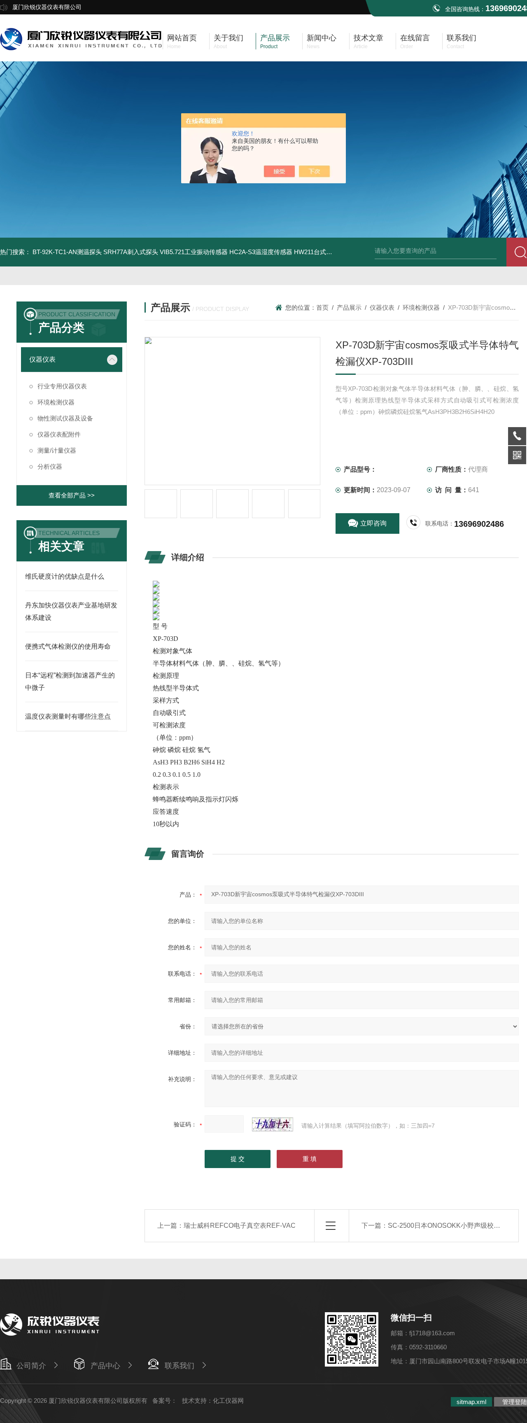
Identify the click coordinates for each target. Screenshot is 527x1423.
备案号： (164, 1400)
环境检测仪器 (56, 402)
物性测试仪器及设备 (65, 418)
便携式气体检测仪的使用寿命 (68, 646)
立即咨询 (373, 523)
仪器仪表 (42, 359)
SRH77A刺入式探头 (130, 251)
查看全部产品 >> (72, 495)
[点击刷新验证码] (272, 1124)
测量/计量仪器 (56, 450)
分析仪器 (49, 466)
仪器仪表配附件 (59, 434)
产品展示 (349, 307)
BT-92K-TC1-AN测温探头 (67, 251)
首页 (322, 307)
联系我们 (179, 1366)
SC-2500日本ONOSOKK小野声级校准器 (447, 1225)
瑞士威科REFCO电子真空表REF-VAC (240, 1225)
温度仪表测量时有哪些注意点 (68, 716)
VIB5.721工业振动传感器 (194, 251)
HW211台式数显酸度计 (325, 251)
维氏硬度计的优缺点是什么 (64, 576)
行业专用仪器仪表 (62, 386)
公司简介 (31, 1366)
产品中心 (105, 1366)
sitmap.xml (471, 1401)
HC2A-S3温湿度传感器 (260, 251)
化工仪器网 (228, 1400)
